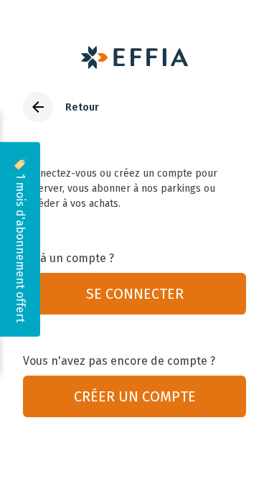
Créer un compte (135, 396)
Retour (82, 107)
